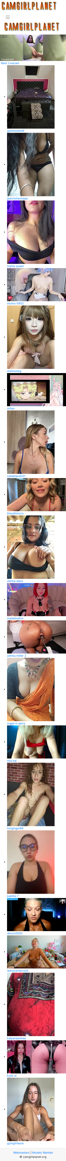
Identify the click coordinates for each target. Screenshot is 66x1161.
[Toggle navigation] (8, 17)
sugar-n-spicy (16, 723)
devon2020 (14, 933)
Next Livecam (10, 63)
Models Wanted (42, 1152)
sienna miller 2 (16, 655)
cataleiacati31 (16, 476)
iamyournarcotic (18, 970)
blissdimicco (15, 513)
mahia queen (15, 266)
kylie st (12, 1075)
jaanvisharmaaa (17, 198)
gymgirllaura (15, 1143)
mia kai (12, 760)
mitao (11, 408)
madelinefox (15, 618)
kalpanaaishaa (16, 1038)
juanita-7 (13, 896)
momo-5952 (15, 303)
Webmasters (21, 1152)
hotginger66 (15, 828)
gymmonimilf (15, 130)
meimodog (14, 371)
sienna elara (15, 581)
